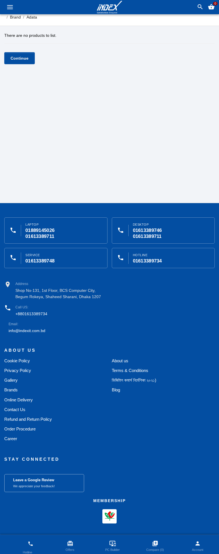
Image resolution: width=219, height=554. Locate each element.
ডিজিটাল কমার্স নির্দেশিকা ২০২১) (134, 380)
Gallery (11, 380)
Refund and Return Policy (28, 419)
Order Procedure (20, 428)
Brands (11, 389)
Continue (20, 58)
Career (10, 438)
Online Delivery (18, 399)
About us (120, 360)
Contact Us (14, 409)
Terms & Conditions (130, 370)
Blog (116, 389)
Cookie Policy (17, 360)
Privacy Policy (17, 370)
